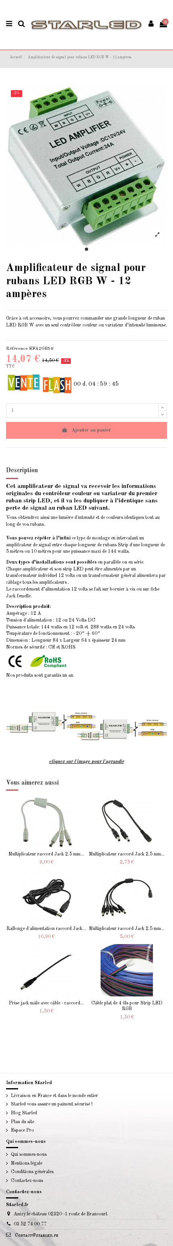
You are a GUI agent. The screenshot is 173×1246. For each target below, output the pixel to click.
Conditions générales (32, 1172)
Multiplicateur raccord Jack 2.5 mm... (46, 854)
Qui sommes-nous (29, 1154)
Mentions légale (26, 1163)
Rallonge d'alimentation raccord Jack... (46, 928)
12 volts (66, 575)
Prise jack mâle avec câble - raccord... (46, 1003)
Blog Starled (24, 1113)
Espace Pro (22, 1130)
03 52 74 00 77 (30, 1224)
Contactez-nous (27, 1180)
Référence (17, 348)
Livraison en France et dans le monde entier (54, 1095)
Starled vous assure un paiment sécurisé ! (52, 1104)
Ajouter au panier (91, 430)
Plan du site (22, 1122)
